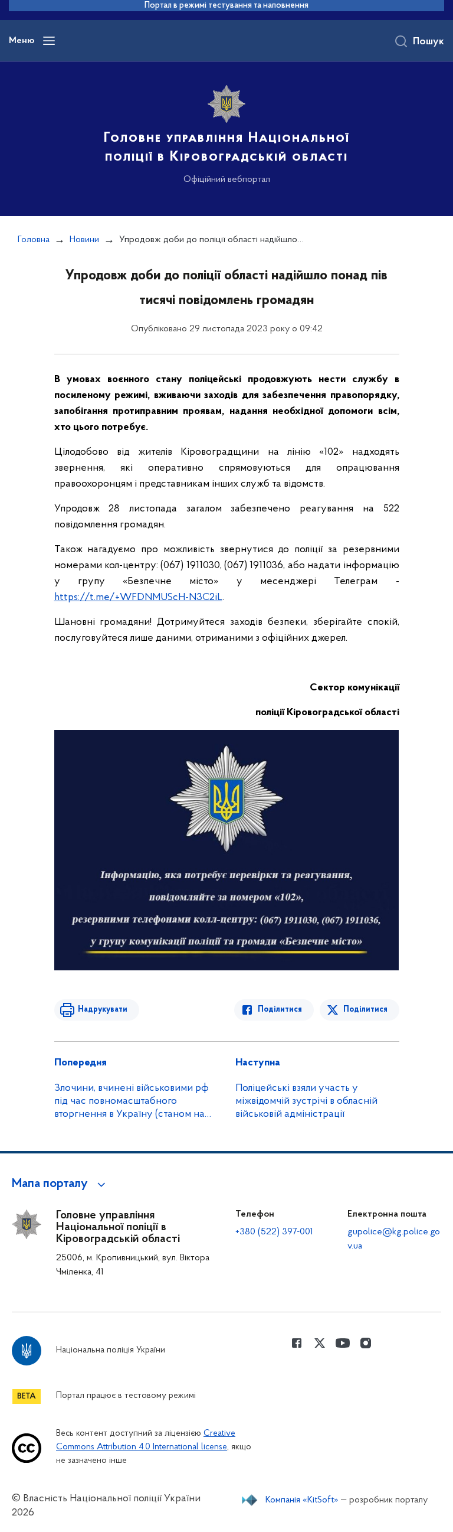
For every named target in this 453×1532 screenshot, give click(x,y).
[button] (60, 1184)
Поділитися (280, 1009)
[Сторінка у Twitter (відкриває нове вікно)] (320, 1343)
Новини (84, 240)
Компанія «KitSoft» (302, 1500)
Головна (34, 240)
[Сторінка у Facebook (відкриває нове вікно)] (297, 1343)
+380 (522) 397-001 (274, 1232)
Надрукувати (102, 1009)
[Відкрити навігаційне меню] (49, 41)
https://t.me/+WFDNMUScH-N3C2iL (138, 597)
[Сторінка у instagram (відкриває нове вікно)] (366, 1343)
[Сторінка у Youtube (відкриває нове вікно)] (343, 1343)
